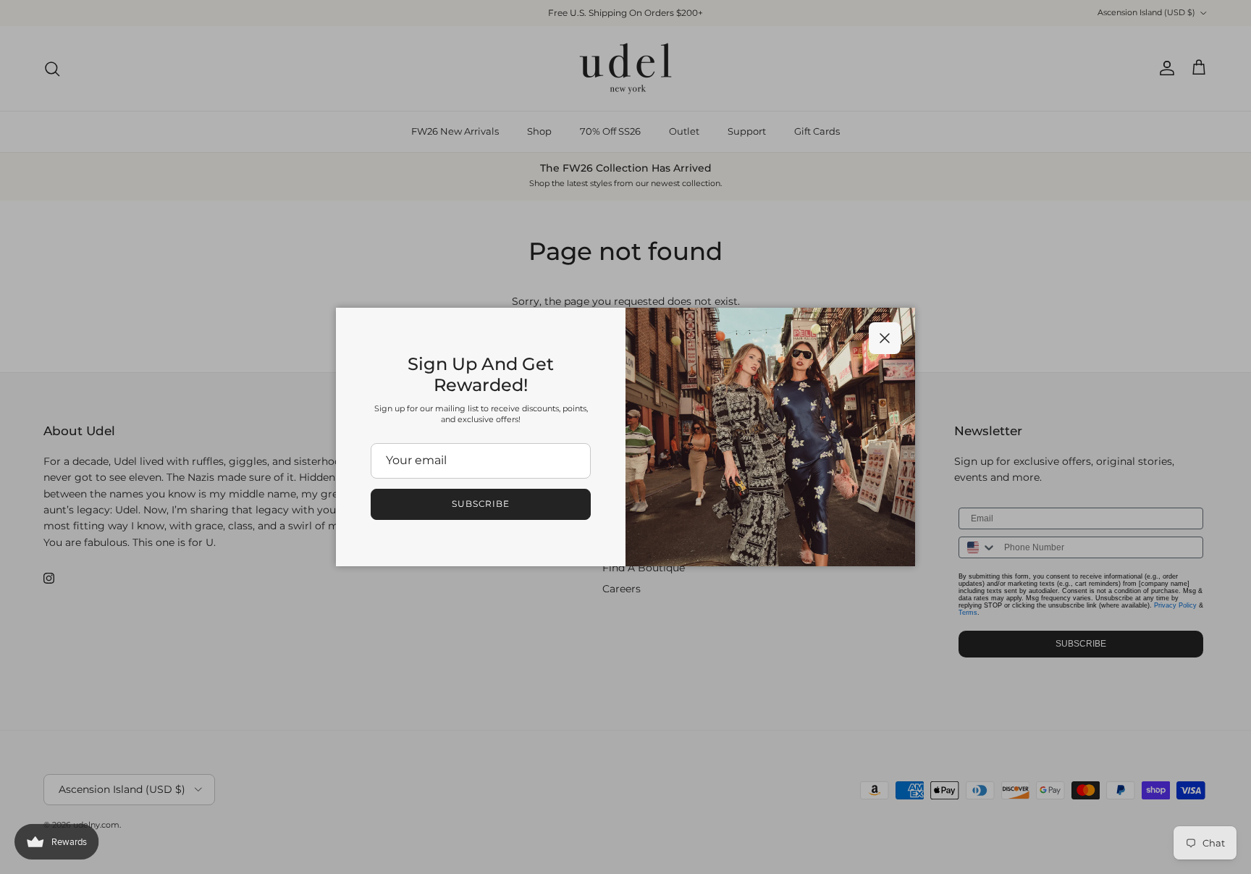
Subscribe (481, 503)
